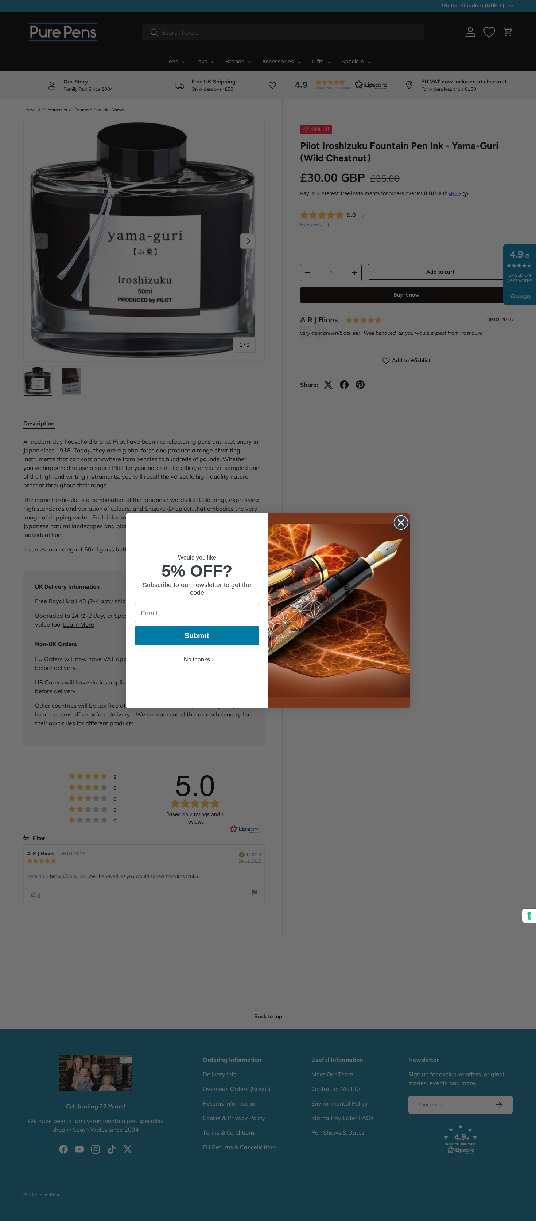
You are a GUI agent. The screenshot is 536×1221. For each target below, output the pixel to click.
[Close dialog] (401, 522)
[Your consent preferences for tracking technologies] (529, 916)
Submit (197, 636)
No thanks (197, 659)
